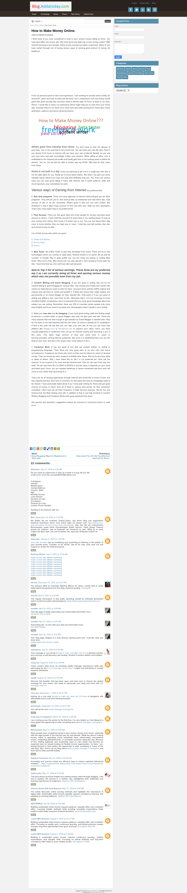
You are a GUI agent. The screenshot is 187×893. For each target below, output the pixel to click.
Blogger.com (49, 329)
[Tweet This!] (34, 448)
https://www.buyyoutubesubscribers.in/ (83, 601)
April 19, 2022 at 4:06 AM (50, 621)
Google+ (142, 9)
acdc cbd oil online (39, 542)
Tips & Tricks (149, 73)
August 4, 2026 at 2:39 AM (61, 834)
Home (34, 14)
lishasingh (36, 706)
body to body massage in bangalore (83, 748)
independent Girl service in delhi (45, 642)
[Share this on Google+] (38, 448)
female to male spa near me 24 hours (69, 696)
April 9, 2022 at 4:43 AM (48, 595)
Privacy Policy (144, 3)
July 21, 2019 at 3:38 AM (51, 469)
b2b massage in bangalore (90, 722)
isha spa (35, 693)
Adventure (120, 69)
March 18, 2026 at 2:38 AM (64, 717)
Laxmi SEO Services (40, 819)
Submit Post (88, 14)
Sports (131, 73)
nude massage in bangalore (61, 709)
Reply (33, 513)
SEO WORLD (37, 803)
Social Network (122, 73)
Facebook (130, 9)
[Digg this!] (45, 448)
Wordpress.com (65, 329)
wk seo (34, 582)
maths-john (36, 773)
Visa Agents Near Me (86, 826)
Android (128, 69)
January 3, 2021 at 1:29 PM (52, 539)
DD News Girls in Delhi (40, 614)
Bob (33, 517)
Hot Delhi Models (38, 627)
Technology (45, 14)
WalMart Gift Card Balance (69, 796)
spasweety (36, 650)
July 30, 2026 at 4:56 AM (54, 803)
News (56, 14)
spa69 (33, 678)
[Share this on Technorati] (58, 448)
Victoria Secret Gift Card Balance (46, 788)
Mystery (141, 69)
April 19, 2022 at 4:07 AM (50, 634)
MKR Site (102, 892)
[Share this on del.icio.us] (48, 448)
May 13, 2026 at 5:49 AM (54, 730)
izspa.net (35, 663)
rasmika (34, 608)
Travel (64, 14)
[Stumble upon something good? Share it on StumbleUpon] (41, 448)
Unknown (35, 469)
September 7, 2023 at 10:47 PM (53, 693)
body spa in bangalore (41, 717)
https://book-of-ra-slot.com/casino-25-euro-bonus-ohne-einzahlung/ (67, 524)
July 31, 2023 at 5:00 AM (52, 650)
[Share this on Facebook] (31, 448)
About (154, 3)
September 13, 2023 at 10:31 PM (55, 706)
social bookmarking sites (85, 811)
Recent (154, 9)
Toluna (36, 245)
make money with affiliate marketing (46, 557)
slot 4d (34, 595)
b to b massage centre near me (61, 668)
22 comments (48, 35)
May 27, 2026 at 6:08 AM (73, 788)
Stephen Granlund (39, 758)
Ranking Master (38, 554)
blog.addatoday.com (93, 890)
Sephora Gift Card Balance (73, 781)
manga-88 (86, 588)
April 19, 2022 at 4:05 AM (50, 608)
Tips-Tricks (75, 14)
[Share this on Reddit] (55, 448)
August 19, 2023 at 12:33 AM (49, 678)
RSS (148, 9)
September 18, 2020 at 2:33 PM (49, 517)
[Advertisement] (70, 72)
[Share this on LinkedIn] (51, 448)
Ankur (34, 35)
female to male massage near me (71, 653)
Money (135, 69)
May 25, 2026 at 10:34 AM (60, 758)
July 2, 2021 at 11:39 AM (57, 554)
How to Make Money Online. (53, 31)
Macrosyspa (36, 730)
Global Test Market (42, 239)
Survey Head (39, 242)
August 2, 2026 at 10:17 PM (62, 819)
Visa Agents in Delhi (81, 842)
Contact (134, 3)
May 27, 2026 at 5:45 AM (53, 773)
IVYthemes (93, 892)
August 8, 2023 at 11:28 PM (52, 663)
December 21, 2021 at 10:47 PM (52, 582)
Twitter (136, 9)
